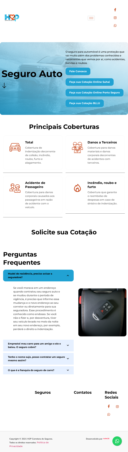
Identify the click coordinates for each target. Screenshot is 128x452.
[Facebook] (115, 10)
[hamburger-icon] (91, 18)
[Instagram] (115, 18)
